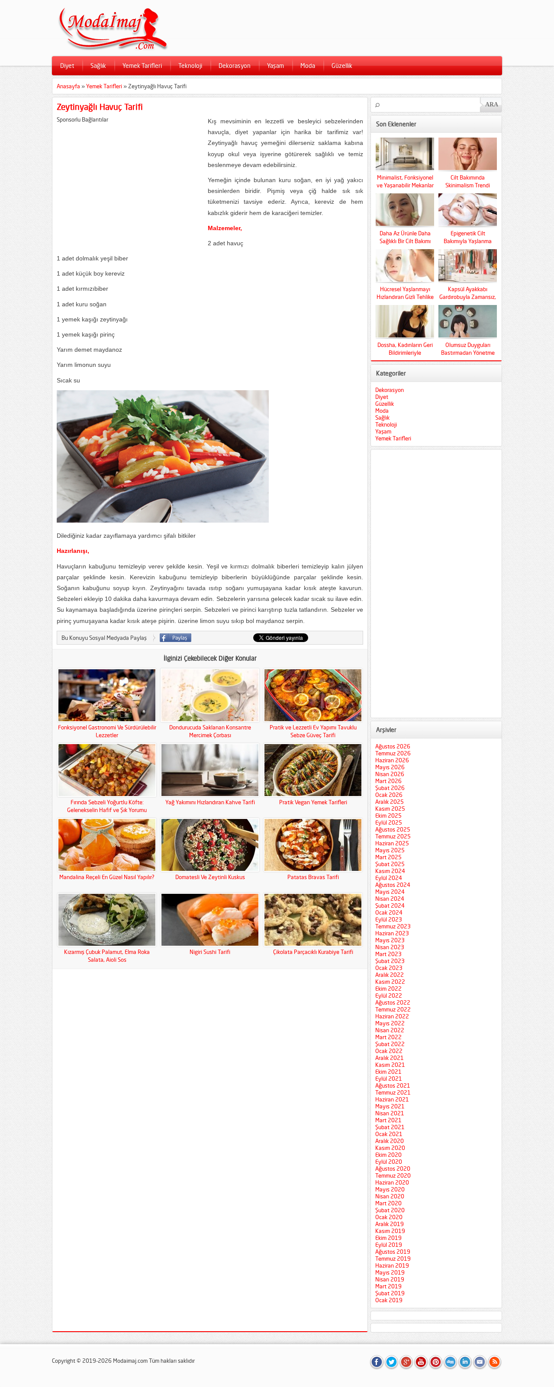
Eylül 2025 (388, 822)
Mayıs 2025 (390, 850)
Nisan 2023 (389, 947)
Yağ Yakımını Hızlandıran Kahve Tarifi (210, 802)
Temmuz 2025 (393, 836)
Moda (307, 65)
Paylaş (175, 637)
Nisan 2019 (389, 1279)
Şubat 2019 (390, 1293)
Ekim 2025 (388, 815)
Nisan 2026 (389, 774)
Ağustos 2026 (392, 746)
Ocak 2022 (389, 1050)
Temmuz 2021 (393, 1092)
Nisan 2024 (389, 898)
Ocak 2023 (389, 967)
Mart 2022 (388, 1037)
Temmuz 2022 (393, 1009)
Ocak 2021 (389, 1133)
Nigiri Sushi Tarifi (210, 951)
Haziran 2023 (392, 933)
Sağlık (98, 65)
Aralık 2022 (389, 974)
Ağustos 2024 (392, 884)
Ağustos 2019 (392, 1251)
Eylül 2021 (388, 1078)
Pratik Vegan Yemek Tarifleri (313, 802)
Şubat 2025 (390, 863)
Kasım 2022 (390, 981)
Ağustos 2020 (392, 1168)
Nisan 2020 (389, 1196)
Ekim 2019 (388, 1237)
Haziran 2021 (392, 1099)
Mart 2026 (388, 780)
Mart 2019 (388, 1286)
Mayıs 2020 (390, 1189)
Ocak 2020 (389, 1217)
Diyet (67, 65)
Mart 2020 (388, 1203)
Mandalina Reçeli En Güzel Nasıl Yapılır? (107, 876)
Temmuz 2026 (393, 753)
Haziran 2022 (392, 1016)
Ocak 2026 (389, 794)
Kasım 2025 (390, 808)
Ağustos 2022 (392, 1002)
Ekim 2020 (388, 1154)
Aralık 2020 (389, 1140)
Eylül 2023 (388, 919)
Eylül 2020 (388, 1161)
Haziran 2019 (392, 1265)
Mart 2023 (388, 953)
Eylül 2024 (388, 877)
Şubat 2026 (390, 787)
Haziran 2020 (392, 1182)
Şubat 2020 (390, 1210)
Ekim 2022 (388, 988)
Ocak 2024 (389, 912)
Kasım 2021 (390, 1064)
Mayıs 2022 (390, 1023)
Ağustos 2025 (392, 829)
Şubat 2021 (390, 1127)
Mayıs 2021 (390, 1106)
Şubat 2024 (390, 905)
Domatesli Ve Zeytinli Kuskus (210, 876)
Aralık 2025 (389, 801)
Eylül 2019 (388, 1244)
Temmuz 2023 (393, 926)
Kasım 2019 (390, 1230)
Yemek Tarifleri (142, 65)
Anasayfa (68, 86)
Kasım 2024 (390, 870)
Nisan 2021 (389, 1113)
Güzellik (342, 65)
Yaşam (275, 65)
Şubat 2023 (390, 960)
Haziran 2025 (392, 843)
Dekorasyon (235, 65)
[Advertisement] (129, 183)
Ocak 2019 (389, 1300)
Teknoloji (190, 65)
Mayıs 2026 (390, 767)
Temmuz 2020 (393, 1175)
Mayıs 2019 (390, 1272)
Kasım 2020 (390, 1147)
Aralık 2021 (389, 1057)
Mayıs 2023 (390, 940)
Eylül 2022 (388, 995)
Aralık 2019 (389, 1223)
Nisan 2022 (389, 1030)
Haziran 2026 (392, 760)
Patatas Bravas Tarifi (313, 876)
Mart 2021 (388, 1120)
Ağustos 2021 (392, 1085)
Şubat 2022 (390, 1043)
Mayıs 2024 (390, 891)
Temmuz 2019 (393, 1258)
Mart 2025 (388, 857)
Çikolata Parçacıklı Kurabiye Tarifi (313, 951)
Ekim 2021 (388, 1071)
